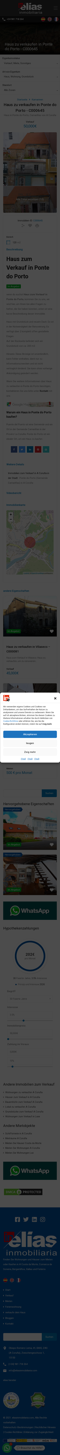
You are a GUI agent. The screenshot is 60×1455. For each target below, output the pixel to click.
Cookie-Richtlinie (10, 721)
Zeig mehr (30, 752)
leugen (30, 743)
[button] (55, 698)
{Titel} (23, 759)
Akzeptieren (30, 734)
